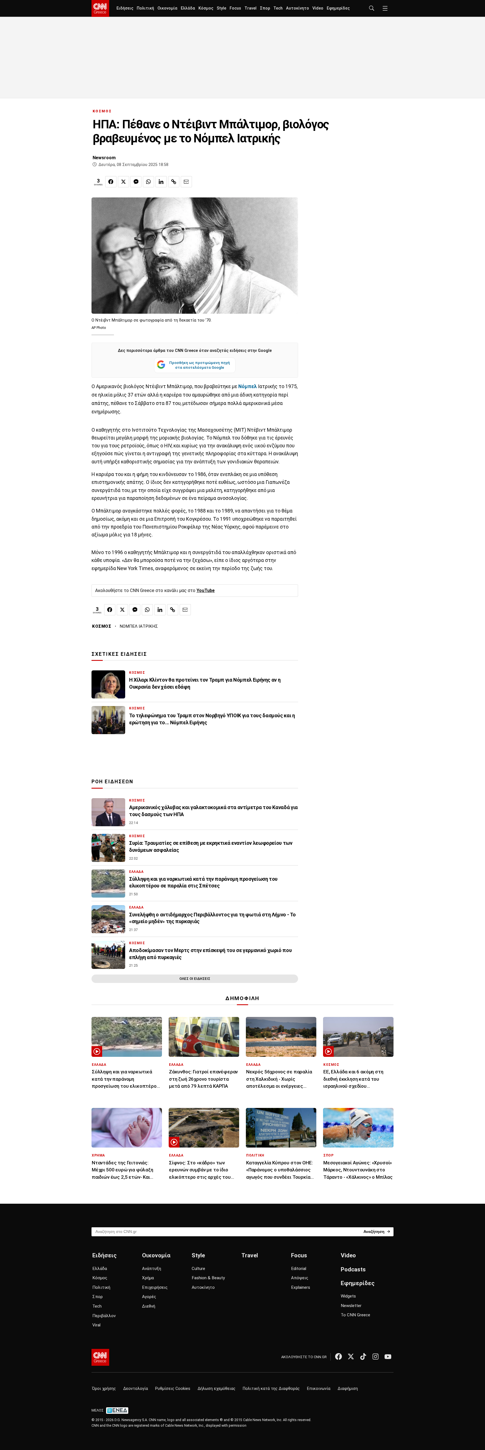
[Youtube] (388, 1356)
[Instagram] (375, 1356)
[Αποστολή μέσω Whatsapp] (148, 181)
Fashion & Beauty (208, 1277)
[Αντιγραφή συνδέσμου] (173, 181)
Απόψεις (299, 1277)
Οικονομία (167, 8)
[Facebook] (338, 1356)
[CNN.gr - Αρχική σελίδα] (100, 1357)
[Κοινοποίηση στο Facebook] (110, 181)
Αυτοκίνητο (297, 8)
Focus (235, 8)
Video (317, 8)
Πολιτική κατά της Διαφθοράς (271, 1388)
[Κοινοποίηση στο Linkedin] (161, 181)
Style (221, 8)
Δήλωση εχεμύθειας (216, 1388)
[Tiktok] (363, 1356)
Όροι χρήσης (104, 1388)
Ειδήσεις (124, 8)
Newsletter (351, 1305)
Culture (198, 1268)
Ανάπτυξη (151, 1268)
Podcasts (353, 1269)
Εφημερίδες (338, 8)
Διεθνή (148, 1306)
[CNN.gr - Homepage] (100, 8)
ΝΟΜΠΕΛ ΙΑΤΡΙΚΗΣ (139, 626)
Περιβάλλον (104, 1315)
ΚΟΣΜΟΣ (102, 111)
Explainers (300, 1287)
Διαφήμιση (348, 1388)
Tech (278, 8)
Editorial (298, 1268)
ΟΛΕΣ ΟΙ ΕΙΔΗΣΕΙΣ (194, 978)
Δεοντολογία (135, 1388)
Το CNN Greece (355, 1314)
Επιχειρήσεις (155, 1287)
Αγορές (149, 1296)
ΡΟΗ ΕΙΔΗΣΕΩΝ (112, 781)
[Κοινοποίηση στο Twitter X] (123, 181)
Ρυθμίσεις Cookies (172, 1388)
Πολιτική (145, 8)
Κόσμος (205, 8)
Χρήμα (148, 1277)
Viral (96, 1325)
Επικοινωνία (318, 1388)
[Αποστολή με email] (186, 181)
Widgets (348, 1296)
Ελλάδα (188, 8)
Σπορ (265, 8)
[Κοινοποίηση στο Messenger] (135, 181)
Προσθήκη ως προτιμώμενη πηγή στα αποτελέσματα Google (199, 365)
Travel (250, 8)
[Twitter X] (350, 1356)
